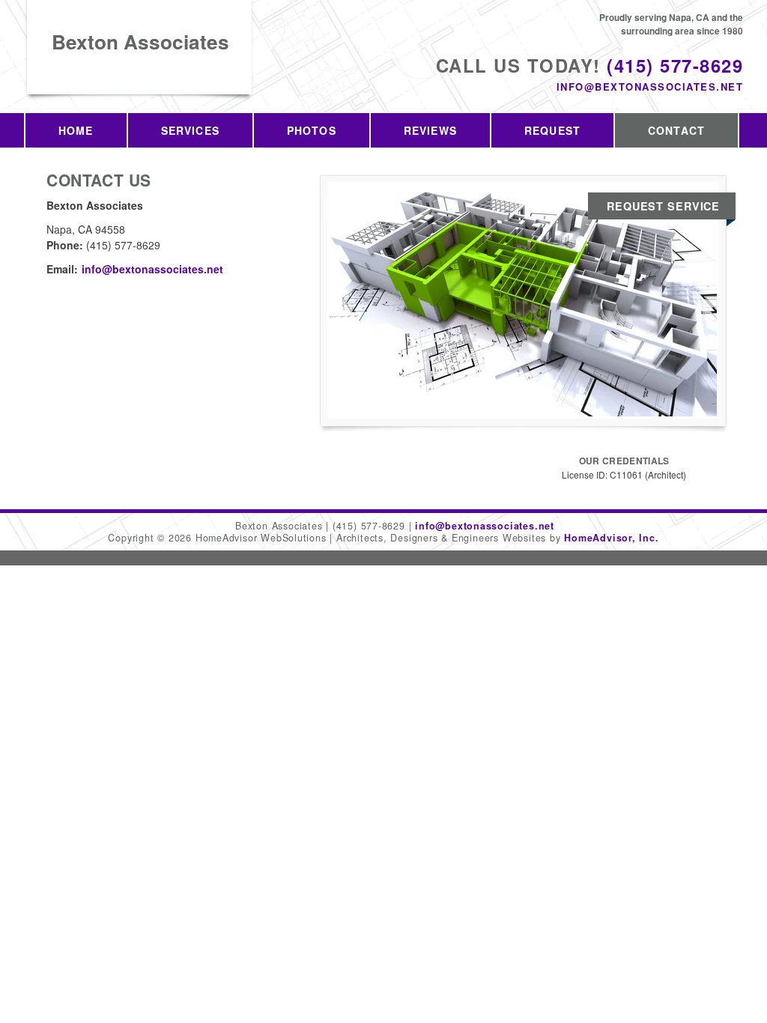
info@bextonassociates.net (650, 86)
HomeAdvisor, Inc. (611, 537)
